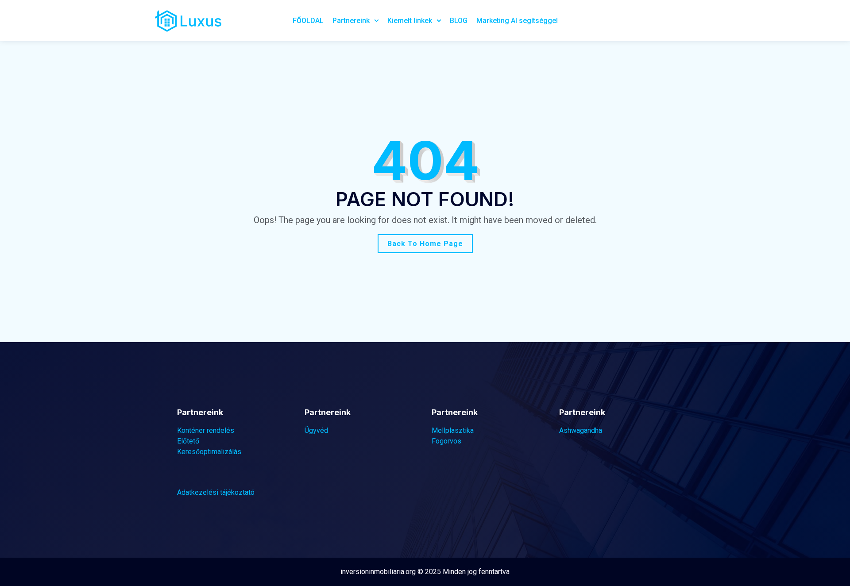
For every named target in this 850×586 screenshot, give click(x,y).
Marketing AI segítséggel (517, 20)
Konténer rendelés (205, 430)
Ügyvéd (316, 430)
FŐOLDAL (308, 20)
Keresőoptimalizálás (209, 451)
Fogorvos (446, 441)
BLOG (459, 20)
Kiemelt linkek (409, 20)
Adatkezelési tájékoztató (216, 492)
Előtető (188, 441)
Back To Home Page (425, 243)
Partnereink (351, 20)
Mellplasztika (453, 430)
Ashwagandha (580, 430)
